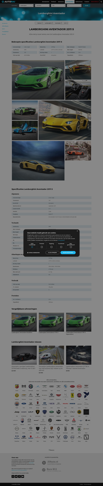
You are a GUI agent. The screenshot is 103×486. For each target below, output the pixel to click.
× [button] (77, 231)
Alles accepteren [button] (68, 252)
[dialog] (51, 243)
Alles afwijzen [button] (52, 252)
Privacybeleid (61, 240)
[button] (33, 252)
